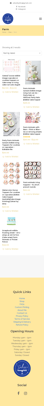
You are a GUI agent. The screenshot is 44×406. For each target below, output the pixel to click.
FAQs (22, 304)
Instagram (22, 9)
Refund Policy (22, 325)
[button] (40, 19)
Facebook (21, 7)
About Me (22, 310)
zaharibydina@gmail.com (22, 3)
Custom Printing (22, 307)
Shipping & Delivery (22, 322)
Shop (22, 301)
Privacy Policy (22, 316)
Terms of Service (22, 319)
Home (22, 298)
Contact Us (22, 313)
